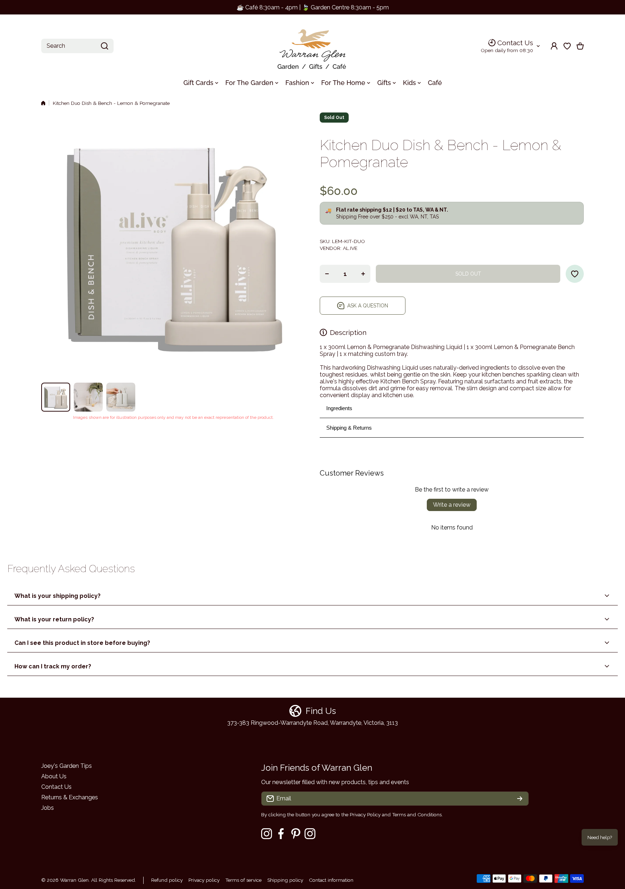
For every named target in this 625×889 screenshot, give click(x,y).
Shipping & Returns (349, 428)
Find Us (321, 711)
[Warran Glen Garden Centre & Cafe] (312, 46)
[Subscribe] (520, 798)
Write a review (452, 504)
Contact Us (515, 43)
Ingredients (339, 408)
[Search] (104, 46)
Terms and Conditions (417, 814)
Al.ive (350, 248)
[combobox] (77, 46)
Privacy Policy (365, 814)
